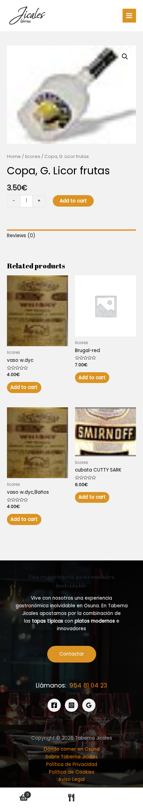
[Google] (88, 705)
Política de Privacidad (71, 764)
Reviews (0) (21, 235)
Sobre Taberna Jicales (71, 756)
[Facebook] (54, 705)
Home (14, 156)
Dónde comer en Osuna (72, 749)
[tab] (71, 236)
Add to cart (73, 201)
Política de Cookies (71, 772)
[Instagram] (71, 705)
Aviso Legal (71, 779)
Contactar (71, 654)
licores (32, 156)
